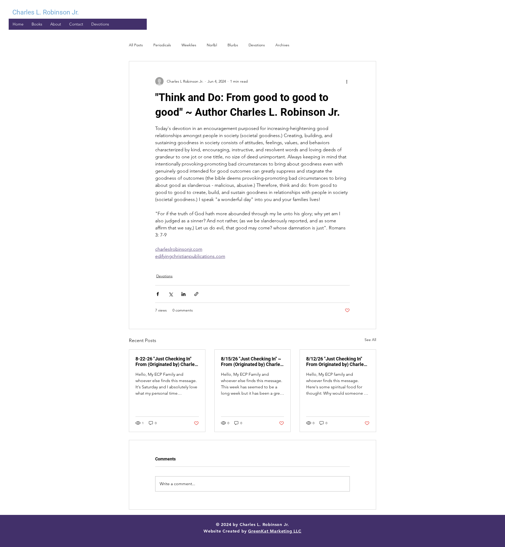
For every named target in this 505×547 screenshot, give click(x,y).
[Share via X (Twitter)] (170, 294)
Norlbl (212, 45)
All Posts (136, 45)
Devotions (257, 45)
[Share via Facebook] (157, 294)
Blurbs (233, 45)
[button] (100, 24)
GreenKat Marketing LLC (274, 531)
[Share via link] (196, 294)
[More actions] (347, 81)
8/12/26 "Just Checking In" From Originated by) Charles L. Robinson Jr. (336, 361)
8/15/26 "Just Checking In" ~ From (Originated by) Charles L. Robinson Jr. (251, 361)
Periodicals (162, 45)
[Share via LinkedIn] (183, 294)
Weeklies (188, 45)
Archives (282, 45)
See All (370, 339)
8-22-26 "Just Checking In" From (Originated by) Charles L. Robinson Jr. (166, 361)
